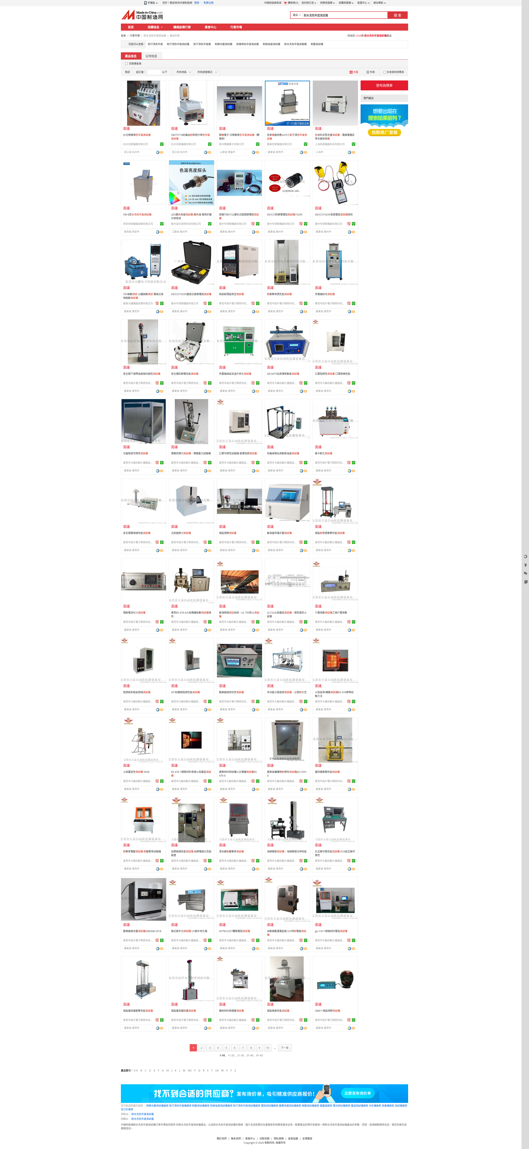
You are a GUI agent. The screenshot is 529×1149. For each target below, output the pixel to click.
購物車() (293, 3)
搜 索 (397, 15)
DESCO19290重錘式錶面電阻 (191, 294)
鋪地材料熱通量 (231, 1011)
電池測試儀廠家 (341, 1105)
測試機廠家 (401, 1105)
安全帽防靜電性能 (184, 374)
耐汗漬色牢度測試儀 (178, 44)
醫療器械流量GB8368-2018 (142, 931)
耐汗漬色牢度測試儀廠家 (246, 1105)
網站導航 (378, 3)
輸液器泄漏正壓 (279, 533)
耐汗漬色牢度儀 (202, 44)
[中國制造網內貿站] (142, 14)
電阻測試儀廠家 (269, 1105)
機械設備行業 (182, 27)
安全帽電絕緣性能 (136, 533)
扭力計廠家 (127, 1109)
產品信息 (131, 56)
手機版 (151, 3)
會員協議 (293, 1138)
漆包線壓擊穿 (231, 851)
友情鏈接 (307, 1138)
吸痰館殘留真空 (231, 294)
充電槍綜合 (325, 294)
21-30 (240, 1055)
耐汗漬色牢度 (155, 44)
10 (267, 1048)
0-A (136, 1070)
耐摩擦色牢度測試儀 (247, 44)
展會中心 (210, 27)
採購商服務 (345, 3)
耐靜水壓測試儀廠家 (157, 1105)
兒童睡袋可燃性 (135, 453)
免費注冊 (208, 3)
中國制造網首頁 (272, 3)
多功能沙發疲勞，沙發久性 (287, 692)
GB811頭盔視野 (327, 1011)
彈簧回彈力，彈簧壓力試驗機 (191, 453)
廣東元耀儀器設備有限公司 (138, 303)
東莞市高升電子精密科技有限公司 (234, 303)
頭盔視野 (227, 533)
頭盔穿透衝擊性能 (330, 533)
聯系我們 (236, 1138)
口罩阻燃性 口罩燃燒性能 (332, 374)
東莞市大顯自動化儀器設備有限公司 (282, 383)
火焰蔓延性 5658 (136, 772)
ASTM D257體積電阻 (234, 931)
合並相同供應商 (395, 72)
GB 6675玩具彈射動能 (283, 374)
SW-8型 (137, 214)
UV (217, 1070)
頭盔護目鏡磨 (183, 1011)
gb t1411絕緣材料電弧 (331, 931)
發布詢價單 (384, 85)
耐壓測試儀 (317, 44)
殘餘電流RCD (134, 612)
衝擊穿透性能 (279, 294)
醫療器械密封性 (231, 692)
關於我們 (222, 1138)
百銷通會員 (135, 63)
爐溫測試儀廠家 (359, 1105)
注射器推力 (181, 533)
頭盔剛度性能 (278, 1011)
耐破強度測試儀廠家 (221, 1105)
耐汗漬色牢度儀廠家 (180, 1105)
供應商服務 (326, 3)
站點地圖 (264, 1138)
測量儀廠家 (388, 1105)
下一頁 (284, 1048)
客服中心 (362, 3)
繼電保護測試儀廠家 (290, 1105)
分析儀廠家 (375, 1105)
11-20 (231, 1055)
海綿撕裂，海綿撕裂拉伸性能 (287, 851)
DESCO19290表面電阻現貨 (334, 214)
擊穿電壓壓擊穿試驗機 (142, 851)
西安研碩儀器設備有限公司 (138, 224)
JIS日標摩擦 (137, 135)
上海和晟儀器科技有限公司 (330, 144)
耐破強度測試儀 (271, 44)
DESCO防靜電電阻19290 (284, 214)
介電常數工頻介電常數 (331, 612)
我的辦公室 (307, 3)
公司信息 (151, 56)
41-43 (259, 1055)
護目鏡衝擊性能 (327, 772)
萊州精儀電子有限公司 (231, 144)
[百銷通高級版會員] (253, 223)
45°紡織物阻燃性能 (185, 692)
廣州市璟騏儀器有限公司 (232, 224)
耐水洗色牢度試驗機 (295, 44)
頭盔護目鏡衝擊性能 (138, 1011)
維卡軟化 (323, 453)
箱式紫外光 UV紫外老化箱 (189, 931)
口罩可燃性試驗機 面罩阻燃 (238, 453)
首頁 (131, 27)
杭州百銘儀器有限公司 (135, 144)
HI (167, 1070)
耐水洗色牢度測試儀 (142, 1114)
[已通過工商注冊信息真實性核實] (161, 144)
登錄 (196, 3)
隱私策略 (279, 1138)
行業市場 (236, 27)
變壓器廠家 (326, 1105)
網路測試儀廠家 (310, 1105)
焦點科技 (269, 1142)
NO (190, 1070)
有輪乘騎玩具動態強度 (283, 453)
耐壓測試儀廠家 (201, 1105)
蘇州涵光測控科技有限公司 (186, 224)
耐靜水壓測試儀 (223, 44)
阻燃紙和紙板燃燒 (136, 692)
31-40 (250, 1055)
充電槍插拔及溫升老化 (235, 374)
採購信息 (153, 27)
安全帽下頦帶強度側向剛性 (141, 374)
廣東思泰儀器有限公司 (279, 144)
